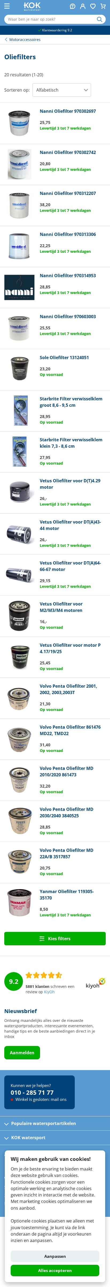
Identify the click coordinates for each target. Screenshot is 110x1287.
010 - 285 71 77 (32, 1092)
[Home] (32, 9)
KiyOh (49, 991)
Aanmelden (22, 1053)
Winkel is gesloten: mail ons (40, 1099)
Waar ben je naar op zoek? (101, 19)
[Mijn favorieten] (93, 6)
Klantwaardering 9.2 (56, 30)
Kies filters (58, 939)
